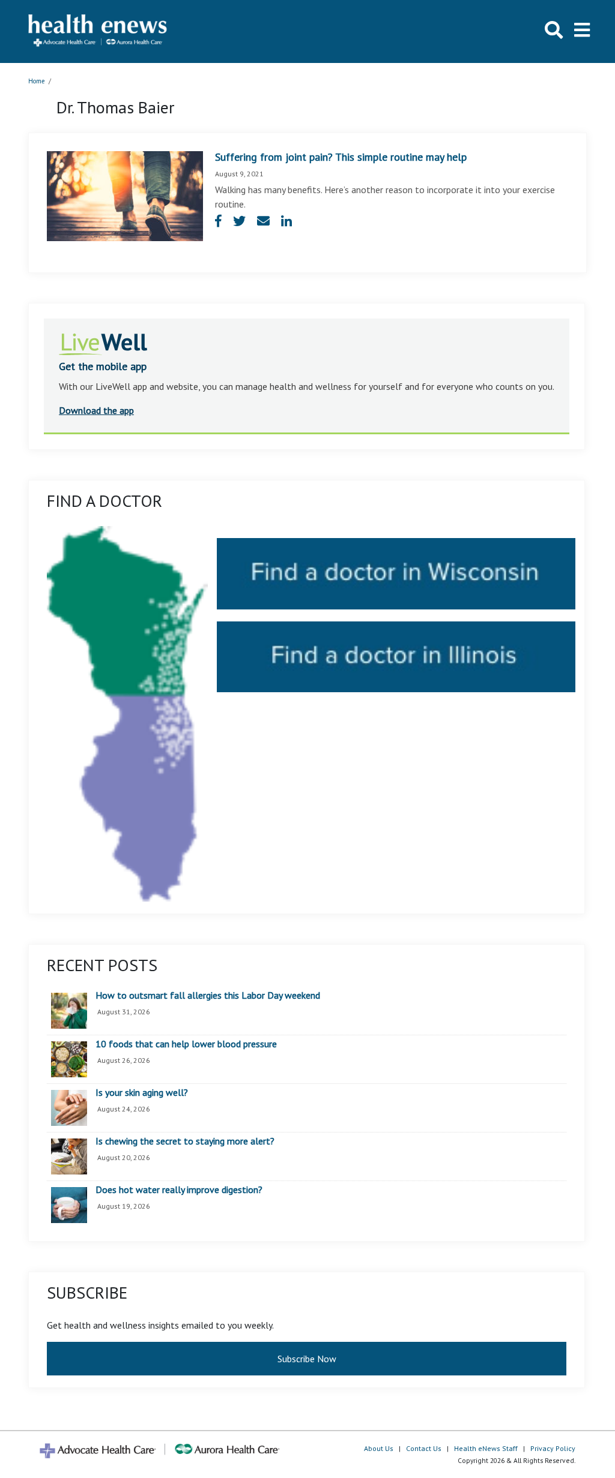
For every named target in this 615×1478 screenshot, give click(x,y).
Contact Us (423, 1448)
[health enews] (98, 31)
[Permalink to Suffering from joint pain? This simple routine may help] (125, 195)
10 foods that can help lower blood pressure (186, 1044)
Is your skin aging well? (141, 1093)
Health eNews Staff (486, 1448)
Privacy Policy (552, 1448)
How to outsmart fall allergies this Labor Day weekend (207, 995)
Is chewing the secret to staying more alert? (184, 1141)
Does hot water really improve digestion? (178, 1190)
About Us (378, 1448)
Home (36, 81)
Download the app (96, 410)
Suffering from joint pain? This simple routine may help (341, 157)
